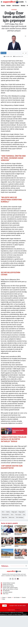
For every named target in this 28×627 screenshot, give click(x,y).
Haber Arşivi (5, 593)
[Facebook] (10, 579)
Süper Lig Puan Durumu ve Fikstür (10, 589)
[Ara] (26, 2)
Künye (3, 599)
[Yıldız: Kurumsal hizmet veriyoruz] (7, 540)
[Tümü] (26, 566)
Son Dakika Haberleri (7, 592)
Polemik (24, 597)
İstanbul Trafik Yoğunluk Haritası (10, 587)
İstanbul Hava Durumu (8, 584)
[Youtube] (18, 579)
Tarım (12, 514)
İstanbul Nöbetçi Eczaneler (9, 583)
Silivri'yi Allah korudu (5, 557)
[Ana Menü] (1, 2)
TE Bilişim (17, 609)
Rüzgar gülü (14, 511)
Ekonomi (14, 9)
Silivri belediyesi (19, 517)
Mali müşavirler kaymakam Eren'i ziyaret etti (20, 534)
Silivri (3, 511)
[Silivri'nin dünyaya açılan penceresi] (13, 2)
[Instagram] (15, 579)
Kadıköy (8, 511)
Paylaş (4, 53)
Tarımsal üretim (5, 514)
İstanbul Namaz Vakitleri (8, 586)
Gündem (8, 5)
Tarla (24, 514)
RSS (5, 605)
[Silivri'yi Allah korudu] (7, 552)
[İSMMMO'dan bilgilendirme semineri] (21, 540)
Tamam (24, 614)
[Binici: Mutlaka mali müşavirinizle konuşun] (21, 552)
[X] (13, 579)
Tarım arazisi (18, 514)
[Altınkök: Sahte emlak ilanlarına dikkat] (7, 529)
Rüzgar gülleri (22, 511)
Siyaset (3, 5)
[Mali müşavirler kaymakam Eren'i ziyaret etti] (21, 529)
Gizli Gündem (15, 5)
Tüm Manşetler (6, 590)
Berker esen (11, 517)
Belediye (23, 5)
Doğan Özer (4, 517)
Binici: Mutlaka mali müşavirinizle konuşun (19, 557)
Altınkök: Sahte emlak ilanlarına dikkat (6, 534)
